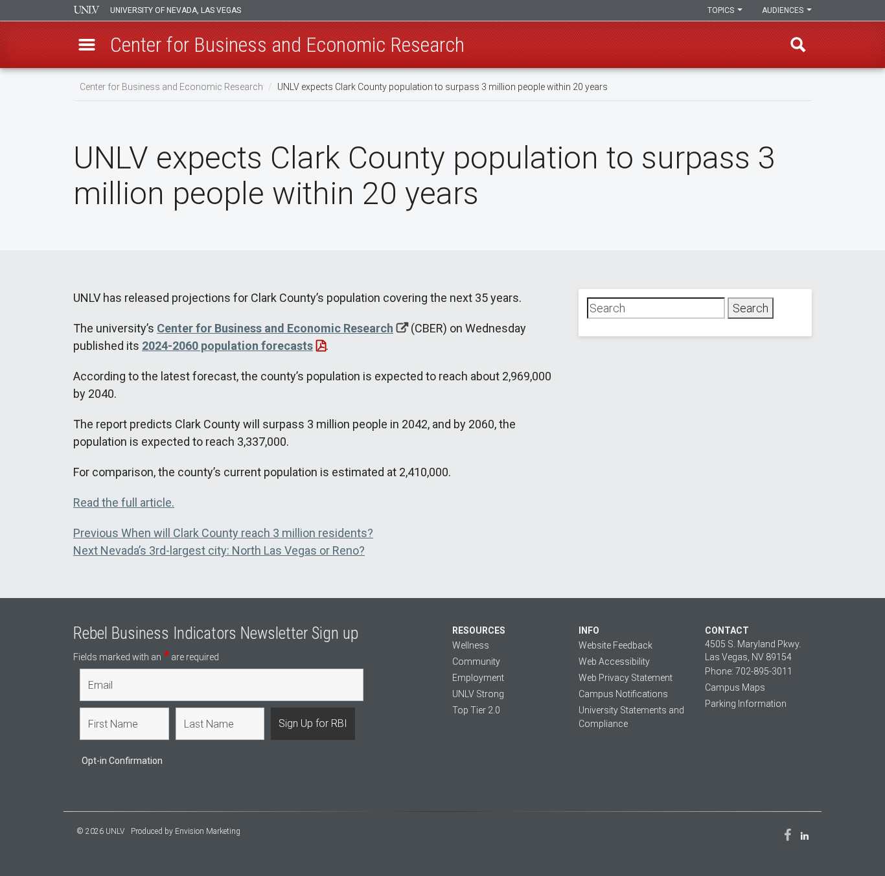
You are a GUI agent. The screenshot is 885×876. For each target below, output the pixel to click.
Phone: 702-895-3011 (748, 671)
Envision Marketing (207, 831)
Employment (478, 678)
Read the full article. (123, 502)
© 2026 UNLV (100, 831)
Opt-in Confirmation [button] (122, 760)
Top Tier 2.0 (476, 710)
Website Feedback (615, 645)
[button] (86, 44)
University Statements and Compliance (631, 717)
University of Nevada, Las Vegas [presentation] (175, 10)
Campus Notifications (623, 694)
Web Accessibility (614, 661)
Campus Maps (735, 687)
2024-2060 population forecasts (227, 345)
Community (476, 661)
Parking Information (746, 703)
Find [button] (798, 44)
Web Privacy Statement (625, 678)
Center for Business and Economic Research (171, 87)
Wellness (470, 645)
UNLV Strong (478, 694)
